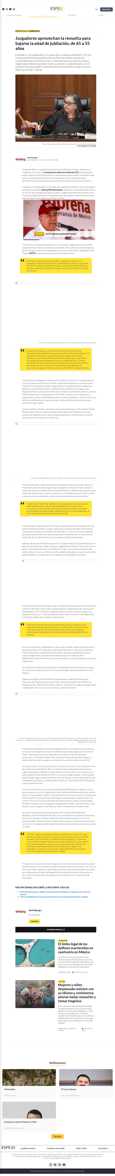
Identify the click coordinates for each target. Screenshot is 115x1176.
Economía (71, 15)
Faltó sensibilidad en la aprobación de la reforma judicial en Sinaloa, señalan (54, 897)
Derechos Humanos (14, 15)
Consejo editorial (56, 1148)
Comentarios (54, 929)
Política (43, 15)
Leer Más (39, 233)
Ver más (34, 921)
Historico (103, 1148)
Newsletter (106, 9)
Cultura (100, 15)
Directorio (81, 1148)
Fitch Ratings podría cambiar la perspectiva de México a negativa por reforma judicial (55, 893)
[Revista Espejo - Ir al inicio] (8, 1147)
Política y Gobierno (27, 31)
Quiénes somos (27, 1148)
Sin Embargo (35, 910)
